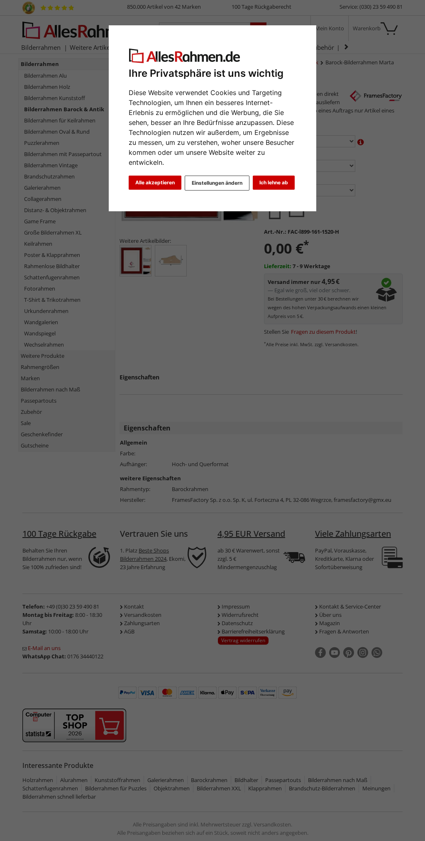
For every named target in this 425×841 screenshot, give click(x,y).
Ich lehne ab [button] (273, 182)
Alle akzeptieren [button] (155, 182)
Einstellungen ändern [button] (217, 183)
